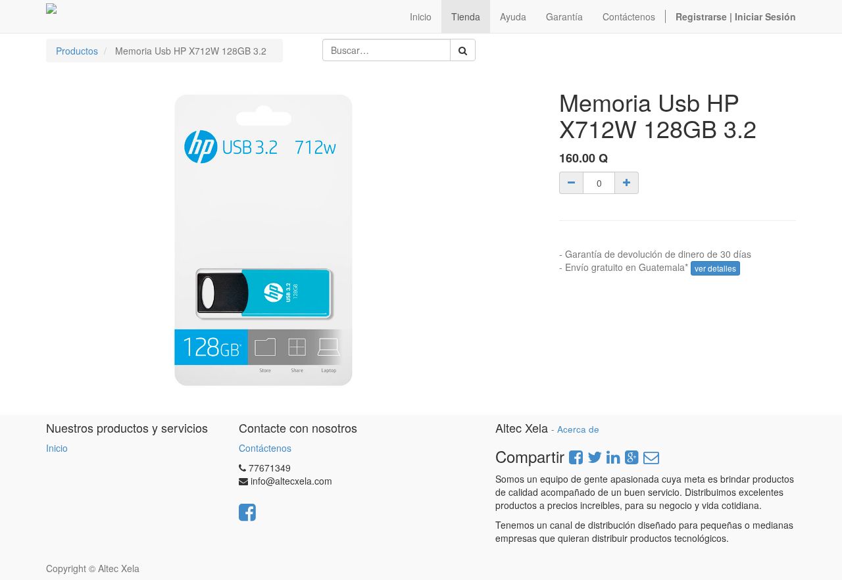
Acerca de (578, 429)
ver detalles (715, 268)
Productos (77, 50)
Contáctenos (265, 447)
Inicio (57, 447)
